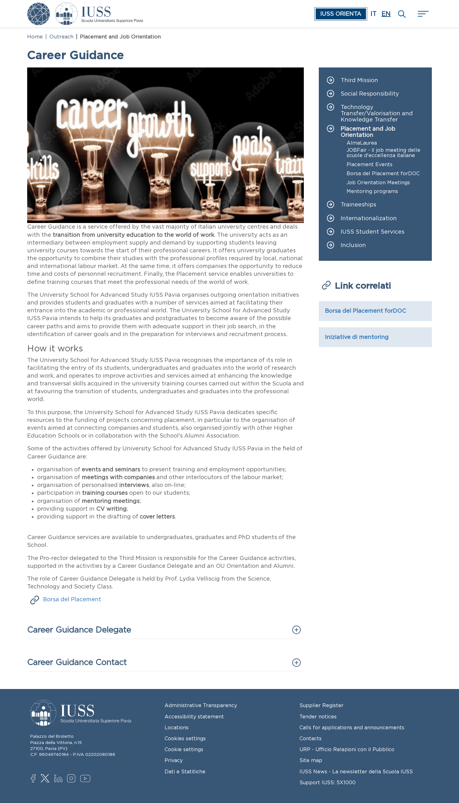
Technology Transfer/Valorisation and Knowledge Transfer (377, 113)
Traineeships (358, 205)
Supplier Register (321, 705)
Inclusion (353, 245)
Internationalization (369, 218)
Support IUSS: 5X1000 (327, 782)
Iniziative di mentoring (357, 337)
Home (35, 36)
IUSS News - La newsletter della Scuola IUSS (356, 771)
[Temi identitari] (38, 7)
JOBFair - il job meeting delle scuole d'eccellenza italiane (383, 152)
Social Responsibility (370, 94)
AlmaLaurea (362, 143)
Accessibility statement (194, 716)
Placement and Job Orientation (368, 132)
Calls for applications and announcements (351, 727)
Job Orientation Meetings (378, 182)
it (374, 13)
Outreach (61, 36)
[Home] (99, 7)
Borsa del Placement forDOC (383, 173)
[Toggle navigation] (422, 14)
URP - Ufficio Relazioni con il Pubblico (346, 749)
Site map (310, 760)
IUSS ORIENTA (340, 14)
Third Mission (359, 80)
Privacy (174, 760)
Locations (177, 727)
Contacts (310, 738)
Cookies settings (185, 738)
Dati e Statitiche (185, 771)
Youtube (85, 779)
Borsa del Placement (72, 599)
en (386, 13)
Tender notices (318, 716)
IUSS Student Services (372, 232)
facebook (36, 779)
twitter (46, 779)
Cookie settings (184, 749)
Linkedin (59, 779)
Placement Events (369, 164)
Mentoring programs (372, 191)
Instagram (72, 779)
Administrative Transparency (201, 705)
